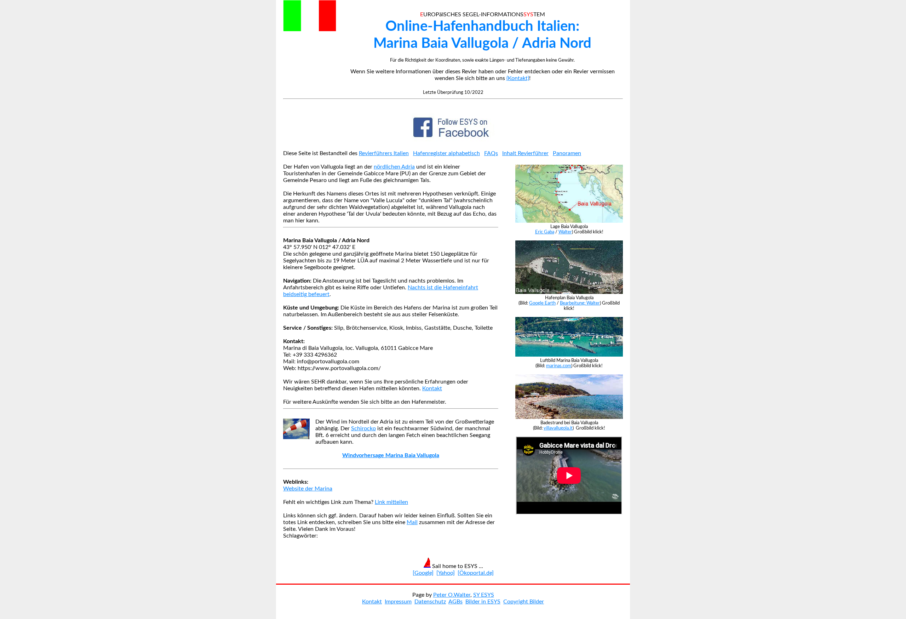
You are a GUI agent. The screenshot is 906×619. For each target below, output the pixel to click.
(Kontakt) (517, 78)
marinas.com (558, 366)
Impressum (398, 601)
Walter (565, 232)
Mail (412, 522)
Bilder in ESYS (482, 601)
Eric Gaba (544, 232)
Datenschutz (430, 601)
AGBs (455, 601)
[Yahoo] (445, 573)
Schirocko (363, 428)
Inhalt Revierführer (525, 153)
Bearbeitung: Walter (580, 303)
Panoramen (567, 153)
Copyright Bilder (523, 601)
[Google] (423, 573)
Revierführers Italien (384, 153)
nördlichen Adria (394, 167)
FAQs (491, 153)
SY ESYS (483, 595)
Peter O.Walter (451, 595)
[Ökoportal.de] (476, 573)
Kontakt (432, 388)
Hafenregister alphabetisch (446, 153)
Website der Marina (307, 489)
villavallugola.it (558, 428)
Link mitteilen (391, 502)
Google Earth (542, 303)
